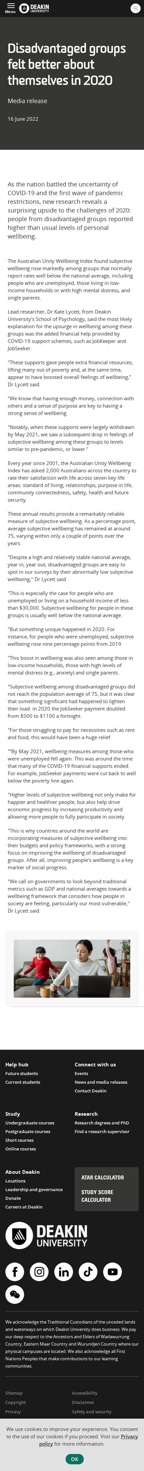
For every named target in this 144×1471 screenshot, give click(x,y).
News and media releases (101, 1082)
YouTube (113, 1272)
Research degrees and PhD (102, 1123)
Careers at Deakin (24, 1207)
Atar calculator (102, 1178)
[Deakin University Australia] (34, 8)
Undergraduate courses (29, 1123)
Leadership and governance (34, 1189)
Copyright (15, 1402)
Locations (15, 1181)
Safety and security (92, 1412)
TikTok (89, 1272)
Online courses (20, 1149)
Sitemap (13, 1393)
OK (74, 1459)
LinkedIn (64, 1272)
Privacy (13, 1412)
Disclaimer (83, 1402)
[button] (10, 7)
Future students (21, 1073)
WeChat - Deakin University (15, 1294)
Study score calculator (97, 1196)
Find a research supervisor (102, 1131)
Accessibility (84, 1393)
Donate (13, 1198)
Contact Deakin (90, 1091)
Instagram (40, 1272)
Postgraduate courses (27, 1131)
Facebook (15, 1272)
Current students (22, 1082)
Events (81, 1073)
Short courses (19, 1140)
